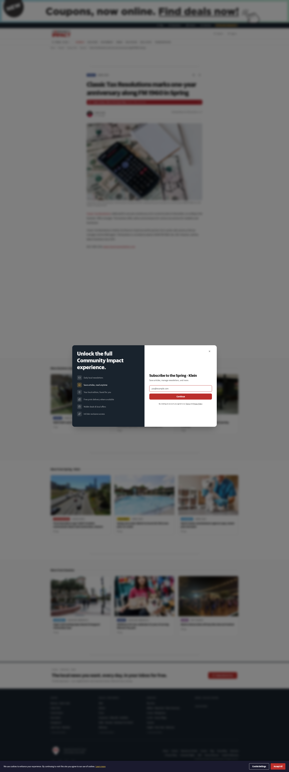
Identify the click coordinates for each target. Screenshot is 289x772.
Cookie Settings (259, 766)
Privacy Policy (197, 404)
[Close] (209, 351)
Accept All (278, 766)
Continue (181, 396)
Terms (188, 404)
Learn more (101, 766)
